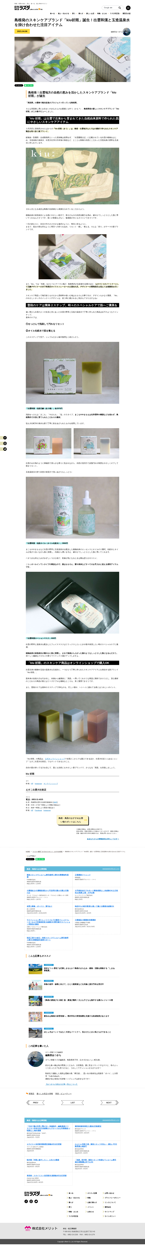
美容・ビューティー (63, 1094)
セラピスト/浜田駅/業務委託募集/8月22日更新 (44, 1144)
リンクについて (110, 1202)
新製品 (31, 1094)
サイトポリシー (110, 1216)
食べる (71, 1193)
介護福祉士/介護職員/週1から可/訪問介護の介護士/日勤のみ (48, 892)
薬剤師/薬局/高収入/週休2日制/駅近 (88, 1126)
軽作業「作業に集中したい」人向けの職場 (43, 1160)
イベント (90, 1207)
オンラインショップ (51, 783)
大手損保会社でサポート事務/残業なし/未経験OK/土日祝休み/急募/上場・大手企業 (96, 892)
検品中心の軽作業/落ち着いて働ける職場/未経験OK (94, 906)
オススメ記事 (92, 1193)
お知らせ (90, 1212)
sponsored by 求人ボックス (111, 869)
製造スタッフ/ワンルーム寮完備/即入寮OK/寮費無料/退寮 (48, 876)
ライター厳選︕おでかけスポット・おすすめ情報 (47, 851)
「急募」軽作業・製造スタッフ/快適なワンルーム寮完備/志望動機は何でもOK (95, 1161)
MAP (55, 802)
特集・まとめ (73, 1212)
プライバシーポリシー (113, 1198)
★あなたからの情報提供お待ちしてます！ (103, 839)
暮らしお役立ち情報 (45, 1094)
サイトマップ (109, 1212)
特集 (89, 1198)
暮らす (71, 1202)
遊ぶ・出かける (74, 1198)
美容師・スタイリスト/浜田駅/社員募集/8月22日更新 (47, 1176)
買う (70, 1207)
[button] (72, 820)
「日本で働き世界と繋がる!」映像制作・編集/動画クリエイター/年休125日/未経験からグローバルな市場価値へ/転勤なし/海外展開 (48, 1128)
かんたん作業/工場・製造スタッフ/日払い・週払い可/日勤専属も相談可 (96, 1145)
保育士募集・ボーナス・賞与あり (39, 906)
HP (32, 783)
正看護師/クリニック (83, 875)
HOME (28, 851)
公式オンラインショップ (55, 759)
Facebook (38, 810)
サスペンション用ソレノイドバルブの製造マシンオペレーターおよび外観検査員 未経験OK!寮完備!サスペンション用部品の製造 (48, 922)
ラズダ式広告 (73, 1216)
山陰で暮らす (92, 1202)
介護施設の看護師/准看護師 (85, 920)
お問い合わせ (109, 1193)
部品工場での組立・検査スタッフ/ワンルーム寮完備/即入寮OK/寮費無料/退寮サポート (48, 939)
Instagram (38, 783)
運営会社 (108, 1207)
